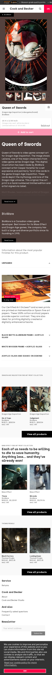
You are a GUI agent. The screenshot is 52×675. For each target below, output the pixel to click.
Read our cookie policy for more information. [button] (20, 664)
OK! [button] (25, 671)
